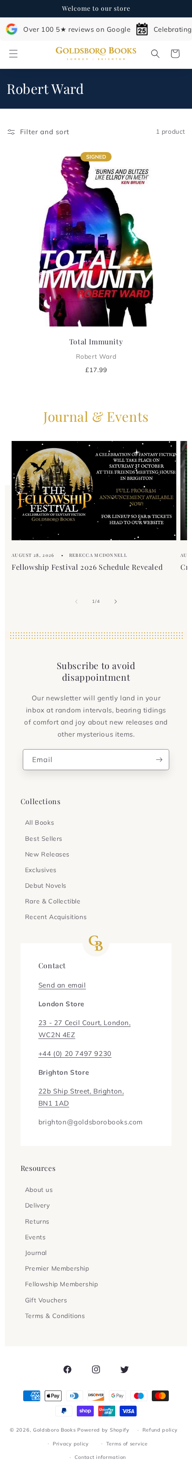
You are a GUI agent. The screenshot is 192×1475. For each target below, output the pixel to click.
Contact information (100, 1457)
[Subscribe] (159, 759)
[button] (13, 54)
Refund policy (160, 1430)
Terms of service (127, 1444)
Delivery (37, 1205)
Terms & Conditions (55, 1316)
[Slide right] (115, 601)
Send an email (62, 985)
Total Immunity (96, 348)
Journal (36, 1253)
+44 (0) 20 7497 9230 (75, 1053)
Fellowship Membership (61, 1284)
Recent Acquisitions (56, 917)
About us (39, 1190)
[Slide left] (76, 601)
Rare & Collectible (53, 901)
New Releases (47, 854)
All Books (39, 822)
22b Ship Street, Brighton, (81, 1091)
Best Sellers (44, 839)
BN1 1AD (53, 1103)
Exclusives (41, 870)
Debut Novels (46, 886)
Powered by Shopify (103, 1430)
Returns (37, 1221)
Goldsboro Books (54, 1430)
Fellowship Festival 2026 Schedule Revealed (87, 567)
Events (35, 1237)
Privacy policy (71, 1444)
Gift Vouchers (46, 1300)
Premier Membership (57, 1268)
